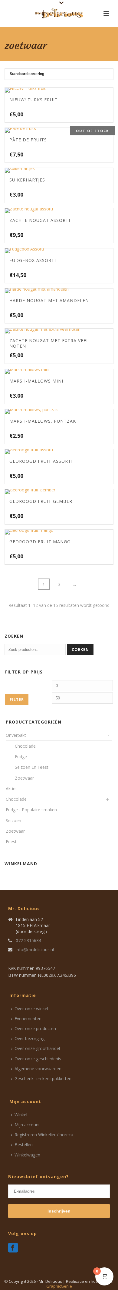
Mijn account (27, 1125)
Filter (17, 699)
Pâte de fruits (28, 140)
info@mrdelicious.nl (35, 949)
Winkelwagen (27, 1155)
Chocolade (16, 799)
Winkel (21, 1115)
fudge (21, 756)
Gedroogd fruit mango (40, 541)
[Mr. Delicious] (59, 13)
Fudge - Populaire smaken (31, 809)
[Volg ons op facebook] (13, 1248)
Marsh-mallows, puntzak (42, 421)
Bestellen (24, 1144)
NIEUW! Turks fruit (33, 100)
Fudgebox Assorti (32, 260)
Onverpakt (16, 735)
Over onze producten (35, 1028)
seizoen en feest (31, 767)
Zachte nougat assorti (39, 220)
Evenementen (28, 1018)
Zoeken (80, 649)
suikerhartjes (27, 180)
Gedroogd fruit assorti (41, 461)
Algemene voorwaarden (38, 1068)
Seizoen (13, 820)
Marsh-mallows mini (36, 381)
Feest (11, 841)
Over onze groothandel (37, 1048)
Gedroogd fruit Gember (40, 501)
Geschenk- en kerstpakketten (43, 1078)
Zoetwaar (15, 831)
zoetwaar (24, 778)
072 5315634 (28, 940)
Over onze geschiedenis (38, 1058)
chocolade (25, 746)
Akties (12, 788)
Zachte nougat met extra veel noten (49, 343)
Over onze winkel (31, 1008)
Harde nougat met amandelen (49, 300)
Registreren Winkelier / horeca (44, 1134)
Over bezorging (29, 1038)
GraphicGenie (59, 1286)
